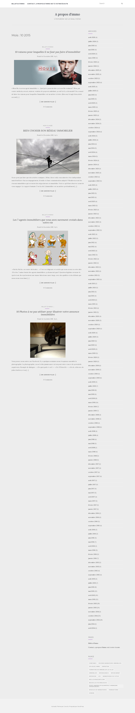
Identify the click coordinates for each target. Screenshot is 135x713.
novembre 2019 (93, 370)
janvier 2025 (92, 115)
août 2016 (91, 530)
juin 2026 (91, 45)
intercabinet (115, 673)
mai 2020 (91, 345)
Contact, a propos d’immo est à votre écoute (47, 4)
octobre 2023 (93, 177)
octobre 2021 (92, 275)
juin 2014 (91, 624)
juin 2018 (91, 439)
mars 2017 (91, 501)
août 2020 (91, 333)
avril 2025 (91, 103)
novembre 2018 (93, 419)
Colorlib (66, 706)
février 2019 (92, 407)
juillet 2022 (92, 238)
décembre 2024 (93, 119)
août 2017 (91, 480)
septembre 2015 (94, 575)
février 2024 (92, 160)
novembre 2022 (93, 222)
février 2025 (92, 111)
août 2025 (91, 87)
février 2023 (92, 210)
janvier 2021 (92, 312)
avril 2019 (91, 398)
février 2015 (92, 603)
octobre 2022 (93, 226)
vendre (91, 693)
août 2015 (91, 579)
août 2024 (91, 136)
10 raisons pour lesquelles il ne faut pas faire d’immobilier (47, 52)
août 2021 (91, 283)
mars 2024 (91, 156)
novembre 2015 (93, 567)
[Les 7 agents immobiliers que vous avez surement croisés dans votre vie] (48, 248)
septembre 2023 (94, 181)
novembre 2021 (93, 271)
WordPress (80, 706)
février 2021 (92, 308)
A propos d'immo (67, 14)
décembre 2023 (93, 169)
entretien (105, 666)
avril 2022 (91, 251)
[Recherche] (122, 3)
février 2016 (92, 554)
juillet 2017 (92, 484)
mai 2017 (91, 493)
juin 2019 (91, 390)
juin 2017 (91, 489)
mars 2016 (91, 550)
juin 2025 (91, 95)
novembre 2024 (93, 123)
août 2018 (91, 431)
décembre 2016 (93, 513)
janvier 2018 (92, 460)
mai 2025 (91, 99)
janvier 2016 (92, 558)
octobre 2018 (93, 423)
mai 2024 (91, 148)
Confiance (93, 663)
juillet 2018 (92, 435)
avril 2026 (91, 54)
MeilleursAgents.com (97, 679)
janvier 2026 (92, 66)
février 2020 (92, 357)
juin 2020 (91, 341)
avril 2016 (91, 546)
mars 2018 (91, 452)
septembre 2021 (93, 279)
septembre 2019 (94, 378)
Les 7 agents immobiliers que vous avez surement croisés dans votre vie (48, 221)
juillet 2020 (92, 337)
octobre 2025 (93, 78)
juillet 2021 (92, 288)
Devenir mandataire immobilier (110, 663)
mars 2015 (91, 599)
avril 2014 (91, 628)
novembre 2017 (93, 468)
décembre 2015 (93, 562)
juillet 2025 (92, 91)
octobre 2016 (93, 521)
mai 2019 (91, 394)
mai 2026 (91, 50)
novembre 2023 (93, 173)
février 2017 (92, 505)
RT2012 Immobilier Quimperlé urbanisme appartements (103, 686)
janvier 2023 (92, 214)
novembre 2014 (93, 612)
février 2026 (92, 62)
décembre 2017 (93, 464)
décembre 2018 (93, 415)
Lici (99, 676)
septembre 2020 (94, 329)
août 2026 (91, 37)
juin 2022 (91, 242)
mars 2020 (92, 353)
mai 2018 (91, 443)
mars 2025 (91, 107)
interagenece (104, 673)
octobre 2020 (93, 324)
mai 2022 (91, 247)
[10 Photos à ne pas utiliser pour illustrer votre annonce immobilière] (48, 340)
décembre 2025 (93, 70)
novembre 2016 (93, 517)
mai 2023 (91, 197)
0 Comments (47, 107)
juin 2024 (91, 144)
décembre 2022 (93, 218)
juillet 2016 (92, 534)
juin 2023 (91, 193)
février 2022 (92, 259)
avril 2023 (91, 201)
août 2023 (91, 185)
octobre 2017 (92, 472)
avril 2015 (91, 595)
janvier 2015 (92, 608)
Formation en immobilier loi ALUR (101, 669)
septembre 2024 (94, 132)
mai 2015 (91, 591)
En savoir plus (47, 102)
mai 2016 (91, 542)
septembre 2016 (94, 525)
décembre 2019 (93, 365)
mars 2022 (91, 255)
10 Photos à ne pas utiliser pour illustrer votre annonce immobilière (47, 313)
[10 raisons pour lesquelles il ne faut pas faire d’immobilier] (48, 72)
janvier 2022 (92, 263)
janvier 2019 (92, 411)
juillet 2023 (92, 189)
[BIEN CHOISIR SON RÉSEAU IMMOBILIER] (48, 156)
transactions (113, 689)
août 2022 (91, 234)
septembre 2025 (94, 82)
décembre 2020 (93, 316)
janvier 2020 (92, 361)
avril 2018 (91, 448)
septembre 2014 (94, 620)
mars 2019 (91, 402)
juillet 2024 (92, 140)
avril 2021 (91, 300)
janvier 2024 (92, 164)
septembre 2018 (94, 427)
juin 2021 (91, 292)
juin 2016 (91, 538)
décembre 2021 (93, 267)
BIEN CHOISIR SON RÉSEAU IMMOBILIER (47, 130)
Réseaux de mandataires (98, 689)
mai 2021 (91, 296)
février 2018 (92, 456)
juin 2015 (91, 587)
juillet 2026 (92, 41)
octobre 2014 (93, 616)
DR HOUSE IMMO (94, 666)
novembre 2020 (93, 320)
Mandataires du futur (111, 676)
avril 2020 (91, 349)
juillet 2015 (92, 583)
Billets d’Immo (18, 4)
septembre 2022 (94, 230)
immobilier (93, 673)
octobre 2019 (93, 374)
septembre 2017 (93, 476)
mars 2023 (91, 205)
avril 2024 (91, 152)
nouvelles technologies (98, 682)
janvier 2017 (92, 509)
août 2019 (91, 382)
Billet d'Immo (47, 47)
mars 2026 (91, 58)
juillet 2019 (92, 386)
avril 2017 (91, 497)
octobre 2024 (93, 128)
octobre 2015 (93, 571)
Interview (92, 676)
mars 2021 (91, 304)
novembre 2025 (93, 74)
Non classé (48, 125)
